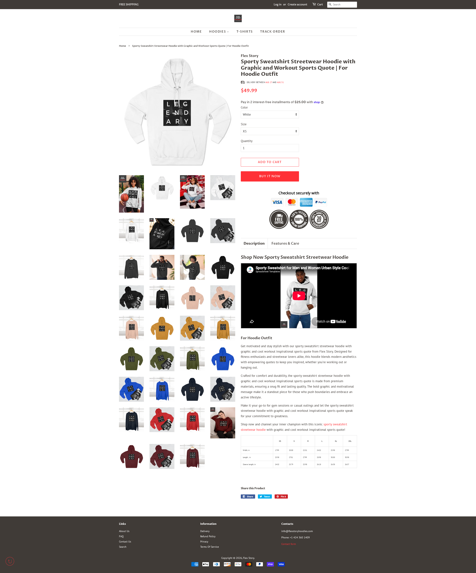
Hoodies (218, 32)
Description (254, 243)
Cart (320, 4)
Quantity (247, 141)
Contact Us (125, 541)
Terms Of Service (209, 546)
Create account (297, 4)
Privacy (204, 541)
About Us (124, 531)
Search (122, 546)
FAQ (121, 536)
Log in (278, 4)
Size (244, 124)
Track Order (272, 32)
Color (244, 107)
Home (196, 32)
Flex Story (248, 558)
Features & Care (285, 243)
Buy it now (270, 176)
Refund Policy (208, 536)
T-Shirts (245, 32)
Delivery (205, 531)
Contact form (288, 544)
